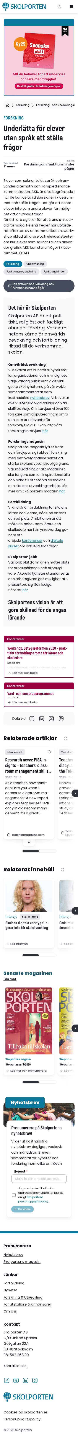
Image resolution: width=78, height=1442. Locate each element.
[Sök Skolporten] (59, 6)
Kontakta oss (14, 1365)
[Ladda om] (65, 738)
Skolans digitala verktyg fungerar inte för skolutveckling (27, 926)
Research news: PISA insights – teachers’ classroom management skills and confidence (27, 765)
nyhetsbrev (40, 397)
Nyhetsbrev (13, 1254)
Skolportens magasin (22, 1261)
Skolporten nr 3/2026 (18, 1064)
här (45, 430)
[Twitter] (51, 719)
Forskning (22, 105)
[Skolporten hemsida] (24, 6)
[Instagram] (35, 1380)
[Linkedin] (42, 719)
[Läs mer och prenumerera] (28, 1020)
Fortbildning (13, 1283)
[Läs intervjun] (28, 896)
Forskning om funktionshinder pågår (49, 166)
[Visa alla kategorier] (49, 752)
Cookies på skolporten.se (25, 1412)
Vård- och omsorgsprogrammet (30, 693)
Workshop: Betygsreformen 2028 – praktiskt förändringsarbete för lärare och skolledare (37, 653)
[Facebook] (32, 719)
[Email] (61, 719)
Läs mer (9, 979)
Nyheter (10, 1290)
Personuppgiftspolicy (22, 1419)
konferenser (32, 540)
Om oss (10, 1311)
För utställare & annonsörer (27, 1304)
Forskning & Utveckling (22, 1297)
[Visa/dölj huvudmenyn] (71, 6)
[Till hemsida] (28, 1397)
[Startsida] (8, 105)
